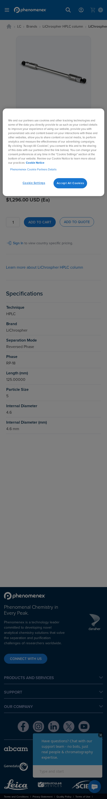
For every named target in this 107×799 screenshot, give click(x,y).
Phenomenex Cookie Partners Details (33, 170)
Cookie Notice (35, 163)
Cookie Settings (34, 183)
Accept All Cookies (70, 183)
